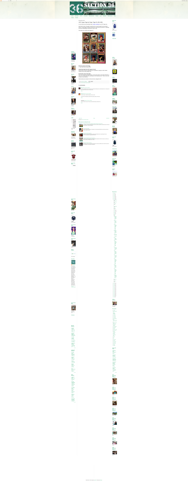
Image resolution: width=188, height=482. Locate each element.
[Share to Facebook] (91, 81)
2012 (114, 292)
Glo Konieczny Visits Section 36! (115, 248)
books (114, 336)
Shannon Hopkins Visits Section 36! (115, 218)
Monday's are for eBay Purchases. (73, 366)
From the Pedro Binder (86, 128)
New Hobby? (73, 339)
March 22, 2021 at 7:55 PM (88, 100)
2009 (114, 295)
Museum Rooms (114, 325)
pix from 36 (114, 341)
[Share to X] (90, 81)
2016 (114, 287)
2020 (114, 283)
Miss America (110, 15)
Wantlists (104, 15)
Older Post (107, 118)
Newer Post (80, 118)
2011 (114, 293)
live (113, 338)
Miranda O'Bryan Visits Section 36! (115, 232)
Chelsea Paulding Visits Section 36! (115, 276)
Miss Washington (114, 323)
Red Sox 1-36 (115, 329)
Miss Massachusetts (115, 320)
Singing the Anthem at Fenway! (87, 142)
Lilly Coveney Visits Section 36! (115, 256)
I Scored (114, 314)
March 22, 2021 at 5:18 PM (87, 93)
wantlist (114, 345)
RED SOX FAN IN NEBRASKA (73, 334)
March (115, 214)
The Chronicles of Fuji (73, 369)
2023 (114, 196)
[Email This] (88, 81)
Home (72, 15)
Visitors (97, 15)
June (114, 211)
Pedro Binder (115, 326)
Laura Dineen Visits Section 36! (115, 221)
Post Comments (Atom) (85, 119)
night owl (82, 93)
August (115, 208)
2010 (114, 294)
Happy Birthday (114, 313)
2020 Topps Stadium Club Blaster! (115, 252)
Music (115, 15)
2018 (114, 285)
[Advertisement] (94, 155)
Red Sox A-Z (114, 330)
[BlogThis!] (89, 81)
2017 (114, 286)
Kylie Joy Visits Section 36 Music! (114, 353)
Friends (76, 17)
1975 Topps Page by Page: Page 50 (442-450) (115, 243)
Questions (114, 327)
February (115, 279)
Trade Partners (114, 332)
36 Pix (81, 15)
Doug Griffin (88, 82)
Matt (81, 87)
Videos (72, 17)
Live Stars (114, 316)
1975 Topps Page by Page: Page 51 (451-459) (115, 227)
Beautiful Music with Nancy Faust (73, 379)
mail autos (114, 339)
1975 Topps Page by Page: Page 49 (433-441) (115, 261)
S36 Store (76, 15)
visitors (114, 344)
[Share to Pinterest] (92, 81)
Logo (100, 15)
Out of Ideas (72, 341)
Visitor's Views (114, 333)
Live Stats (114, 317)
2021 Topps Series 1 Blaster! (115, 238)
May (114, 212)
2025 (114, 194)
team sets (114, 343)
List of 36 (114, 315)
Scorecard (85, 15)
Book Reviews (91, 15)
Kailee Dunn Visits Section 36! (87, 133)
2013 (114, 291)
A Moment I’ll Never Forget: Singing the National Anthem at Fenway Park (92, 123)
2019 (114, 284)
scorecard (114, 342)
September (115, 206)
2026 (114, 193)
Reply (81, 97)
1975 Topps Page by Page (84, 82)
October (115, 203)
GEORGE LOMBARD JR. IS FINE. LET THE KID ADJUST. (73, 384)
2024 (114, 195)
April (114, 213)
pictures (114, 340)
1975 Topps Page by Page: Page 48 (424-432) (115, 271)
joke (113, 337)
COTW (114, 310)
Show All (75, 372)
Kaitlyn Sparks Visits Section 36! (115, 266)
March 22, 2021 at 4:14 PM (86, 87)
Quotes (114, 328)
